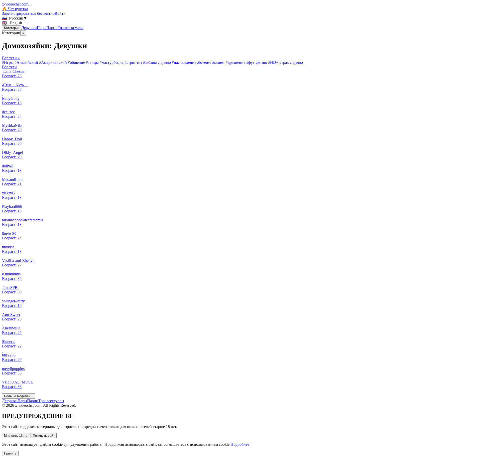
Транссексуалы (70, 28)
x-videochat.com (15, 4)
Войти (60, 13)
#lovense (204, 62)
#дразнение (235, 62)
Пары (41, 28)
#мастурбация (112, 62)
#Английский (26, 62)
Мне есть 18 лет (16, 435)
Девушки (29, 28)
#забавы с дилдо (157, 62)
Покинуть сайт (44, 435)
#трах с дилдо (291, 62)
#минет (218, 62)
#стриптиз (133, 62)
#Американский (53, 62)
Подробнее (239, 444)
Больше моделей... (18, 396)
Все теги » (11, 58)
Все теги (9, 67)
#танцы (92, 62)
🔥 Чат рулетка (15, 9)
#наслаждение (184, 62)
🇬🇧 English (12, 23)
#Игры (8, 62)
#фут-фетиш (256, 62)
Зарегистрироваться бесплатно (28, 13)
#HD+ (273, 62)
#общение (76, 62)
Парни (52, 28)
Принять (10, 453)
